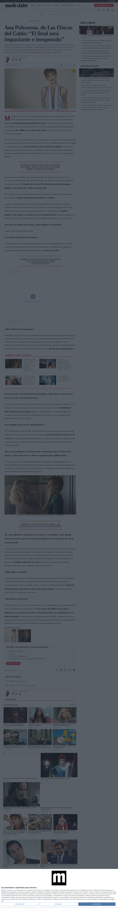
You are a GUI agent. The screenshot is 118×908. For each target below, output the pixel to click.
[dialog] (59, 888)
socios (14, 890)
